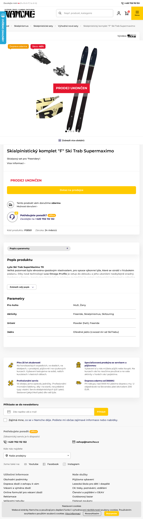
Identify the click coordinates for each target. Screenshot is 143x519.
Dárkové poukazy (82, 500)
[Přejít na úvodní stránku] (19, 13)
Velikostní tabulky (13, 500)
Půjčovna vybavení (83, 479)
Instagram (74, 464)
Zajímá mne (16, 420)
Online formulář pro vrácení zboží (22, 492)
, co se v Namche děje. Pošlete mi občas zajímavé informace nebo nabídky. (63, 420)
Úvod (6, 26)
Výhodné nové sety (68, 26)
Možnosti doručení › (27, 206)
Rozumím (111, 513)
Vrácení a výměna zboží (17, 488)
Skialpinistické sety (43, 26)
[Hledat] (60, 13)
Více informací (72, 513)
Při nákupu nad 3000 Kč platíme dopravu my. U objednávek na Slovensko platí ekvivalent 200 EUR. (109, 386)
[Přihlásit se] (119, 13)
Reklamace (9, 496)
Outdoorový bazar (82, 496)
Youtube (33, 464)
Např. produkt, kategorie (78, 13)
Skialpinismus (21, 26)
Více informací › (16, 163)
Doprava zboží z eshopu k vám (21, 483)
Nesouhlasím (92, 513)
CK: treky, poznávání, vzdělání (89, 488)
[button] (137, 13)
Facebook (53, 464)
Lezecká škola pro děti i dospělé (91, 483)
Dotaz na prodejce (71, 190)
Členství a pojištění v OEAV (88, 492)
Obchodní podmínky (15, 479)
